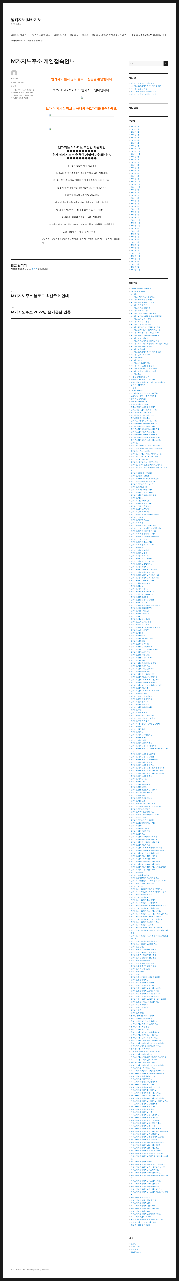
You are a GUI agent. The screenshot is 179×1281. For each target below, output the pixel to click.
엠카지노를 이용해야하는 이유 (142, 883)
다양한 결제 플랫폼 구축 (140, 376)
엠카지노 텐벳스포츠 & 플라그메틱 (144, 790)
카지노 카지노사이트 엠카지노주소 (144, 1062)
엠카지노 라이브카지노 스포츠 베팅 (144, 569)
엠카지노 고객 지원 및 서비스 (142, 506)
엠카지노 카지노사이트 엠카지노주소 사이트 (147, 773)
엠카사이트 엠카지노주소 (140, 418)
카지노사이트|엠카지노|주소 (141, 1211)
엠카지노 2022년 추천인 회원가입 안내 (110, 35)
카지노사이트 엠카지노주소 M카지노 (145, 1170)
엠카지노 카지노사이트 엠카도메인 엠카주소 (147, 768)
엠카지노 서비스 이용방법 (140, 619)
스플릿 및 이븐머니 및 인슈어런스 (143, 396)
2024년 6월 (135, 198)
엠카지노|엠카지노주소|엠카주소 (143, 858)
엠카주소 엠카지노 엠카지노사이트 (144, 423)
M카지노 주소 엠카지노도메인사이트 (145, 332)
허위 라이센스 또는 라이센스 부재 (143, 1222)
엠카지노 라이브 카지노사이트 (142, 561)
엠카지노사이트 (137, 886)
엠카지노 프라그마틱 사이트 (141, 792)
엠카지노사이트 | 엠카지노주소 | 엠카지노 (146, 889)
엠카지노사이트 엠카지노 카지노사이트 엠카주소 (149, 913)
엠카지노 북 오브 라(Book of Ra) (143, 594)
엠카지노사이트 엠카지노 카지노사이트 (146, 911)
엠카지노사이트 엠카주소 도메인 (143, 900)
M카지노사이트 (137, 360)
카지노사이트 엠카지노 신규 (141, 1112)
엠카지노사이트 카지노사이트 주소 (144, 941)
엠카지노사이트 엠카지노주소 (142, 925)
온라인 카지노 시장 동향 (140, 1026)
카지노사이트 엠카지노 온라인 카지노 (145, 1134)
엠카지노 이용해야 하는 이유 (142, 707)
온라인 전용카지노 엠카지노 (141, 1018)
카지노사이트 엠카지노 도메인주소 (144, 1104)
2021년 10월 (135, 258)
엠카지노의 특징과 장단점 (140, 969)
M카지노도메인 (137, 357)
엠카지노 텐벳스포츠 (139, 787)
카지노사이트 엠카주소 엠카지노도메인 (146, 1092)
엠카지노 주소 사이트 (139, 712)
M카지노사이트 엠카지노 (140, 363)
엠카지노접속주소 (138, 971)
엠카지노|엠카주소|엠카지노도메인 (144, 836)
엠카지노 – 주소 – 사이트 (140, 451)
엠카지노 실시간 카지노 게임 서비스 (144, 649)
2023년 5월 (135, 206)
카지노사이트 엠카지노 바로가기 (143, 1106)
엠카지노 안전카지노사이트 (141, 657)
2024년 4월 (135, 203)
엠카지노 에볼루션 (138, 660)
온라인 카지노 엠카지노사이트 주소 (144, 1035)
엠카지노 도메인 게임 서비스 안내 (143, 525)
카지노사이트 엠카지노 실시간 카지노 (145, 1115)
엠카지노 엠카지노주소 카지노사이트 (145, 690)
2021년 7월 (135, 267)
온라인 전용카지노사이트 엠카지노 (144, 1021)
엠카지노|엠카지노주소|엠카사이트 (144, 856)
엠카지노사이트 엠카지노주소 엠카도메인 (146, 927)
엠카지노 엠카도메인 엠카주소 (142, 668)
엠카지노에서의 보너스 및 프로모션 (144, 952)
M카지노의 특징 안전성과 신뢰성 (143, 371)
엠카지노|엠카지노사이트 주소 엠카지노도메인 (148, 850)
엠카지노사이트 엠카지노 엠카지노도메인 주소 (148, 905)
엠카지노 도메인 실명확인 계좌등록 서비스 (147, 528)
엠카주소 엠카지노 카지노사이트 (143, 426)
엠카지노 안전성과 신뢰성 (140, 655)
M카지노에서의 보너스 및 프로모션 (144, 368)
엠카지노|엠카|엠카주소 (140, 828)
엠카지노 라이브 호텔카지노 (141, 564)
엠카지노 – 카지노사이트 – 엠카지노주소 (146, 454)
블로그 (85, 35)
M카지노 (14, 90)
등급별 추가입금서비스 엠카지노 (143, 379)
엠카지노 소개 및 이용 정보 (141, 622)
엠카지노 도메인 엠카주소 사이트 (143, 531)
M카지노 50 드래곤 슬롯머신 (142, 299)
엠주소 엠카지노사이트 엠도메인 (143, 407)
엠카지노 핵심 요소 (138, 801)
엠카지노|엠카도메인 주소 (140, 831)
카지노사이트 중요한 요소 (140, 1197)
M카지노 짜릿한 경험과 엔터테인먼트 (145, 335)
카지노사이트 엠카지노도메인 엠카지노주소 (147, 1153)
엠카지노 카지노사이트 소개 (141, 762)
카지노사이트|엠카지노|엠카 (141, 1203)
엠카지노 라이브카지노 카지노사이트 (145, 575)
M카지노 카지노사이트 (139, 338)
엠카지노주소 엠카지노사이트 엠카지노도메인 (148, 999)
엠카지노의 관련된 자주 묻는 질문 (143, 91)
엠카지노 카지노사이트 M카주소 (143, 754)
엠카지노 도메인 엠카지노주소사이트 (145, 536)
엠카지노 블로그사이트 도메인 (142, 600)
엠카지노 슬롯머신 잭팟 (140, 630)
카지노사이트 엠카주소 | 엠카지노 (143, 1090)
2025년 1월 (135, 179)
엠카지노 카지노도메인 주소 (141, 743)
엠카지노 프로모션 (138, 795)
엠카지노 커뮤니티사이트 (140, 784)
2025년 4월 (135, 170)
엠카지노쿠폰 (136, 1010)
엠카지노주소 (60, 35)
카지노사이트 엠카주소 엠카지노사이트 (146, 1095)
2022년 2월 (135, 247)
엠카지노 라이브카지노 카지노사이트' (145, 578)
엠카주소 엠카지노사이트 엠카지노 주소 (146, 437)
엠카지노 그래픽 (137, 517)
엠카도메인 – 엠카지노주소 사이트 (144, 410)
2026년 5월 (135, 135)
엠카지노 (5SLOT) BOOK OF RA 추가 (144, 456)
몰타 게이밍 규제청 (138, 385)
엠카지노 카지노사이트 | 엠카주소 (143, 745)
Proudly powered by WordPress (38, 1269)
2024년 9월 (135, 190)
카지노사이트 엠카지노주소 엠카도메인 (146, 1172)
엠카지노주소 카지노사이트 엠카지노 (145, 1002)
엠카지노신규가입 (138, 947)
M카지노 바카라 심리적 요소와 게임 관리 (146, 316)
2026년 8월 (135, 126)
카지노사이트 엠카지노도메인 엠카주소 (146, 1150)
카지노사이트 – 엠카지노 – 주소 (143, 1068)
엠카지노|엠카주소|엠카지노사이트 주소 (146, 842)
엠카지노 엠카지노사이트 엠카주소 (144, 682)
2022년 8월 (135, 231)
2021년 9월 (135, 261)
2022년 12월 (135, 220)
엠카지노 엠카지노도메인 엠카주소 (144, 677)
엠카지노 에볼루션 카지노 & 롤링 (143, 663)
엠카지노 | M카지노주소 (140, 459)
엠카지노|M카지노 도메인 (140, 809)
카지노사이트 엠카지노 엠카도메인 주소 (146, 1123)
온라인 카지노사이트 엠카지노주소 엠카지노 (147, 1043)
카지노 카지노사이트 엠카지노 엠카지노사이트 (148, 1057)
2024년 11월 (135, 184)
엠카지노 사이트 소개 (139, 602)
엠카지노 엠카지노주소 (139, 688)
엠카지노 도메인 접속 (139, 539)
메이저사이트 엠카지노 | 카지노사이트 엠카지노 (149, 382)
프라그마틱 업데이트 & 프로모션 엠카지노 (147, 1219)
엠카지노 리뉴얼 (137, 586)
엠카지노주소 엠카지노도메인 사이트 (145, 991)
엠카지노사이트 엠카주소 (140, 897)
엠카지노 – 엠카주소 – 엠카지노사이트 (145, 445)
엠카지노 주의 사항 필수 (140, 721)
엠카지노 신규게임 (138, 641)
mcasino (14, 79)
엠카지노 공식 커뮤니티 (140, 511)
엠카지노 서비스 (137, 616)
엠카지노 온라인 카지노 (140, 701)
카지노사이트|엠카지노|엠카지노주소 (145, 1208)
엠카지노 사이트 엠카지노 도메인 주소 (145, 605)
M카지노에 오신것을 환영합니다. (143, 365)
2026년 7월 (135, 129)
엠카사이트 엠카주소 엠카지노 (142, 415)
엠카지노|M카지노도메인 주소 (142, 812)
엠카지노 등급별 (137, 547)
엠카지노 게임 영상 (41, 35)
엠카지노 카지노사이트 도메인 (142, 757)
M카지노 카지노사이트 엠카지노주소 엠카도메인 (149, 343)
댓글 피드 (134, 1249)
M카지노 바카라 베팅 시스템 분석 (143, 313)
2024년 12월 (135, 181)
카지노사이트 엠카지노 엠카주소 (143, 1126)
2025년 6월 (135, 165)
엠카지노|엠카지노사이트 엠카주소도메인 (146, 847)
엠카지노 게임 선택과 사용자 (142, 492)
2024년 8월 (135, 192)
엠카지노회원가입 (22, 98)
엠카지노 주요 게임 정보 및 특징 (143, 718)
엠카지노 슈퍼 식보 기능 (140, 624)
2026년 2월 (135, 143)
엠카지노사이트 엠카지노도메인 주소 (145, 922)
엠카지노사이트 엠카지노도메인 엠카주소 (146, 916)
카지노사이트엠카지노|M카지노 (143, 1216)
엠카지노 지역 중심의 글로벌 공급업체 (145, 723)
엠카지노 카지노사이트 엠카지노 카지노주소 (147, 770)
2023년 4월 (135, 209)
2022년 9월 (135, 228)
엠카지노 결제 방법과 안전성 (142, 503)
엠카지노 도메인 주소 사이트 (142, 542)
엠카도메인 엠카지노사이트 (141, 412)
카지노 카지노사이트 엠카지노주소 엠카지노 (147, 1065)
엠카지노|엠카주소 (138, 834)
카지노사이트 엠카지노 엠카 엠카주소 (145, 1120)
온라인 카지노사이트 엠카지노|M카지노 (146, 1040)
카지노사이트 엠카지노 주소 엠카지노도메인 (147, 1137)
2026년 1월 (135, 146)
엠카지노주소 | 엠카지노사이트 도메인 (145, 977)
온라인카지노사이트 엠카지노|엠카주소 (146, 1046)
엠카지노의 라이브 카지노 (140, 960)
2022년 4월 (135, 242)
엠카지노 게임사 (137, 498)
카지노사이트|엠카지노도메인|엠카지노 (146, 1214)
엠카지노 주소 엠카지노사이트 (142, 715)
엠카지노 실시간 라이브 (140, 644)
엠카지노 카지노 (137, 732)
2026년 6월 (135, 132)
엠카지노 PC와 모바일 (139, 487)
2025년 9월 (135, 157)
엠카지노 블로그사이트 (139, 597)
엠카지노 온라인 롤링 (139, 693)
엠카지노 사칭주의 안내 (140, 613)
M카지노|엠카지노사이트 (140, 354)
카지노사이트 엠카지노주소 (141, 1161)
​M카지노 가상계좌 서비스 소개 (142, 302)
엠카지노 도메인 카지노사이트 (142, 544)
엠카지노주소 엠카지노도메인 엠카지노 (146, 993)
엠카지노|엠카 (136, 825)
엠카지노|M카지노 (26, 19)
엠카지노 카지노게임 (139, 740)
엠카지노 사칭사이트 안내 (140, 611)
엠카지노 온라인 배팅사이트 (141, 696)
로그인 (34, 269)
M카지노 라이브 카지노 (140, 310)
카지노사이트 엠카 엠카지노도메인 (144, 1076)
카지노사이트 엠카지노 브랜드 (142, 1109)
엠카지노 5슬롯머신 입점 (140, 476)
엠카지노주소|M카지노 (139, 1004)
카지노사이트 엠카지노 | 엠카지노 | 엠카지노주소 (149, 1101)
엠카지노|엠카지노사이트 (140, 845)
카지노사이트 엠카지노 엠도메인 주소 (145, 1117)
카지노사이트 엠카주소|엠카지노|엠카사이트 (147, 1098)
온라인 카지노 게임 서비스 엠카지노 (144, 1024)
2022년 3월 (135, 245)
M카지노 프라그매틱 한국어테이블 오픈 (146, 86)
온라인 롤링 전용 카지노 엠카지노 (143, 1015)
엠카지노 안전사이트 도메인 (141, 652)
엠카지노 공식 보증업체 (140, 509)
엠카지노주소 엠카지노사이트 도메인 (145, 996)
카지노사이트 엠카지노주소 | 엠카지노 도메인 (148, 1164)
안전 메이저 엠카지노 (139, 401)
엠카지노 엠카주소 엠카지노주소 (143, 674)
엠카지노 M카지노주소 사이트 (142, 484)
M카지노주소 (23, 90)
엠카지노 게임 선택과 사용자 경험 (143, 495)
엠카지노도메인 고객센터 (140, 875)
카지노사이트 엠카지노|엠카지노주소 (145, 1148)
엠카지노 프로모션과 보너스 (141, 798)
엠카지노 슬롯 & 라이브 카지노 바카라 (145, 627)
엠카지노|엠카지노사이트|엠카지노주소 (146, 853)
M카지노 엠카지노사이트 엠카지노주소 (146, 330)
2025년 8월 (135, 159)
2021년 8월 (135, 264)
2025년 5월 (135, 168)
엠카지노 (74, 35)
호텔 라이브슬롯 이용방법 (140, 1225)
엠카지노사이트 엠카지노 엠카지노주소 (146, 908)
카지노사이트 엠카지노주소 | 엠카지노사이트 (148, 1167)
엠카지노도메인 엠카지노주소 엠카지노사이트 (148, 880)
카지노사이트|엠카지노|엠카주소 (143, 1205)
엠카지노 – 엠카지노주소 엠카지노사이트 (146, 448)
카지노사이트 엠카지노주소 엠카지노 (145, 1186)
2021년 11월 (135, 256)
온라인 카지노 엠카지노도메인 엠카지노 (146, 1032)
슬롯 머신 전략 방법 (138, 398)
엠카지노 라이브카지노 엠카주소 (143, 572)
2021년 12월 (135, 253)
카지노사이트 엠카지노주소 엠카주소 (145, 1183)
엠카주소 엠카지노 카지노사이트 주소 (145, 429)
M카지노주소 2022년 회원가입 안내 (149, 35)
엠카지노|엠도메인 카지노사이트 (143, 823)
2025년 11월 (135, 151)
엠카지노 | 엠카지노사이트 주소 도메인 (145, 462)
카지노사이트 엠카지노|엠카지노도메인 (146, 1145)
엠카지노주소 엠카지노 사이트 (142, 985)
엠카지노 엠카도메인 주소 (140, 671)
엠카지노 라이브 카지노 (140, 555)
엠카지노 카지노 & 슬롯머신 (141, 734)
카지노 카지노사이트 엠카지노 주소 (144, 1059)
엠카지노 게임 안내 (20, 35)
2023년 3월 (135, 212)
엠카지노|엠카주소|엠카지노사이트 (144, 839)
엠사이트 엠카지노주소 (139, 404)
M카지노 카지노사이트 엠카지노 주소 (145, 341)
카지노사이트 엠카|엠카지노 (141, 1079)
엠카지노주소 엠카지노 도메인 (142, 982)
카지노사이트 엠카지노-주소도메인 (144, 1139)
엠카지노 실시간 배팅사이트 (141, 646)
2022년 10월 (135, 225)
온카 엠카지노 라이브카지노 (141, 1048)
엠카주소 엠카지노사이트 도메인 (143, 432)
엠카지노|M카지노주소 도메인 (142, 820)
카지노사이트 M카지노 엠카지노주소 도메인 (147, 1073)
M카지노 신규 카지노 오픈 (141, 324)
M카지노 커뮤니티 (138, 349)
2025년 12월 (135, 148)
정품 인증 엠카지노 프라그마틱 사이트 (145, 1051)
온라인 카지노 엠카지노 (140, 1029)
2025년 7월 (135, 162)
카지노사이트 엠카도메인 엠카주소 (144, 1081)
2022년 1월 (135, 250)
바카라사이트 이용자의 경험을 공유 (144, 393)
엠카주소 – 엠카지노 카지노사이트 (144, 421)
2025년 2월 (135, 176)
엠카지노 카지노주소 (139, 779)
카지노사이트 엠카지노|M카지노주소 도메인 (147, 1142)
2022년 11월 (135, 223)
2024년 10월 (135, 187)
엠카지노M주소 (137, 872)
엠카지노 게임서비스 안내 (140, 500)
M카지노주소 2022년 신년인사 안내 (28, 40)
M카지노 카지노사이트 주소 (141, 346)
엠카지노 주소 (136, 710)
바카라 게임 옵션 (137, 390)
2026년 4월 (135, 137)
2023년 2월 (135, 214)
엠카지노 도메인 (137, 522)
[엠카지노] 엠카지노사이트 (141, 288)
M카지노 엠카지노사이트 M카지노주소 (145, 327)
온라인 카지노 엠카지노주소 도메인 (144, 1037)
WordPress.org (136, 1252)
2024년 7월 (135, 195)
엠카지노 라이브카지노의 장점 (142, 580)
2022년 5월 (135, 239)
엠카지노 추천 (136, 726)
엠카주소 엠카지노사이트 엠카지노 (144, 434)
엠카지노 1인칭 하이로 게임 (141, 473)
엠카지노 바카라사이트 (139, 589)
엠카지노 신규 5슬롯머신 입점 (142, 638)
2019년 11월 (135, 269)
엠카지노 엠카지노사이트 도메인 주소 (145, 679)
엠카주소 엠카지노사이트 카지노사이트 (146, 440)
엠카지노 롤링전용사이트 (140, 583)
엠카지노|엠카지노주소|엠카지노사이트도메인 (148, 867)
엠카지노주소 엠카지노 (139, 980)
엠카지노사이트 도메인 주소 (141, 894)
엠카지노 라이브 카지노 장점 (142, 558)
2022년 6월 (135, 236)
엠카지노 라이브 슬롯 (139, 553)
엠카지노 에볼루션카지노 (140, 666)
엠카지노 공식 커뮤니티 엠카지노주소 (145, 514)
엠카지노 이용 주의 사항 (140, 704)
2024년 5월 (135, 201)
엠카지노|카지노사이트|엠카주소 (143, 869)
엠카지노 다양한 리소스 (140, 520)
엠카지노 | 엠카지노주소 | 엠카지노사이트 (146, 465)
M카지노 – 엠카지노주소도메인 (143, 297)
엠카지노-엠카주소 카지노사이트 (143, 803)
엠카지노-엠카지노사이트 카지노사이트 (146, 806)
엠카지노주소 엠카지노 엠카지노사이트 (146, 988)
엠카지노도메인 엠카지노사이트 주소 (145, 878)
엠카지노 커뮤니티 (138, 781)
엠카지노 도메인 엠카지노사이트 (143, 533)
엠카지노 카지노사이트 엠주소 (142, 765)
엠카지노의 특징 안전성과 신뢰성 (143, 94)
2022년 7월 (135, 234)
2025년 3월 (135, 173)
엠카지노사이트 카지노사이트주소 (144, 944)
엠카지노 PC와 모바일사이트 (142, 489)
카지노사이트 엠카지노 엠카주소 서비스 (146, 1128)
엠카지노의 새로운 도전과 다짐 (142, 83)
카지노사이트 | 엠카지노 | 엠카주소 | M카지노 (148, 1070)
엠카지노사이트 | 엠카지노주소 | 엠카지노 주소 (148, 891)
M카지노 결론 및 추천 (139, 88)
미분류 (13, 86)
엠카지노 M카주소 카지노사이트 (143, 481)
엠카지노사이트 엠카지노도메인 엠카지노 (146, 919)
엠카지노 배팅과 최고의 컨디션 (142, 591)
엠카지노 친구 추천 (138, 729)
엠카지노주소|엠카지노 (139, 1007)
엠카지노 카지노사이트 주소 (141, 776)
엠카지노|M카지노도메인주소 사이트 (145, 814)
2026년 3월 (135, 140)
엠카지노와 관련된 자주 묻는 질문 (143, 955)
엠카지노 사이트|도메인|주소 (142, 608)
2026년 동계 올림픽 (138, 291)
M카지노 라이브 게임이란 (140, 308)
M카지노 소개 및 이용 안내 (141, 319)
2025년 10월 (135, 154)
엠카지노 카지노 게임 (139, 737)
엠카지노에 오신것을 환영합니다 (143, 949)
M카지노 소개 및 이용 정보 (141, 321)
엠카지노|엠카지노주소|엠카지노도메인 (146, 861)
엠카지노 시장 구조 (138, 635)
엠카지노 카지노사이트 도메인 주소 (144, 759)
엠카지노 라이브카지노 (139, 566)
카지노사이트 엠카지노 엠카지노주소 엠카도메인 (149, 1131)
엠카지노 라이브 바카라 (140, 550)
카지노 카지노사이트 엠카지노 (142, 1054)
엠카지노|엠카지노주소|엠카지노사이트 (146, 864)
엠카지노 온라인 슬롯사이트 (141, 699)
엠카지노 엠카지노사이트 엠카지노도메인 (146, 685)
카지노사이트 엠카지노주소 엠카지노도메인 (147, 1189)
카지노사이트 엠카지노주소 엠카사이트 (146, 1181)
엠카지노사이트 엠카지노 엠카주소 (144, 902)
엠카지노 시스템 (137, 633)
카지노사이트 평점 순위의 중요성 (143, 1200)
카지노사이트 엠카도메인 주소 (142, 1084)
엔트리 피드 (135, 1246)
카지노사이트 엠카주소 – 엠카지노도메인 (146, 1087)
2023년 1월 (135, 217)
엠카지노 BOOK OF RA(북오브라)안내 (145, 478)
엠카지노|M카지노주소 (139, 817)
